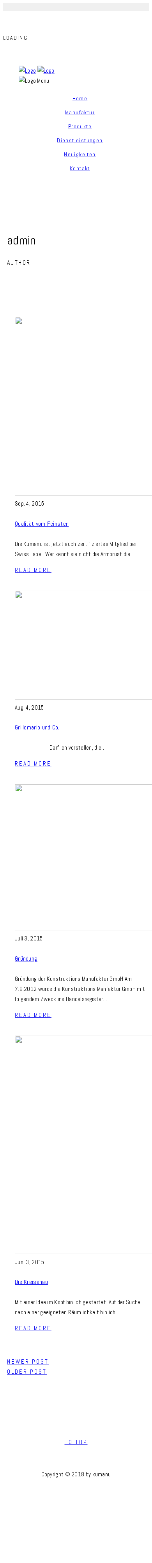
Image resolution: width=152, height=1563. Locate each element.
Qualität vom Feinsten (42, 524)
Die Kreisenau (31, 1282)
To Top (76, 1442)
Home (80, 98)
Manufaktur (80, 112)
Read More (33, 570)
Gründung (26, 958)
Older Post (27, 1371)
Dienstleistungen (80, 140)
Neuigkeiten (79, 154)
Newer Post (28, 1361)
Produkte (80, 126)
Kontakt (80, 168)
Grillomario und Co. (37, 727)
